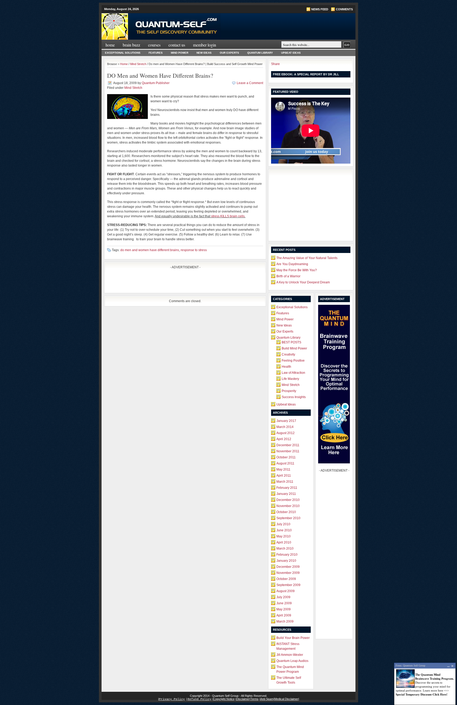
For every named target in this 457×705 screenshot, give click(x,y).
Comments (344, 9)
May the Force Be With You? (296, 270)
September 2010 (288, 518)
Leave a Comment (250, 83)
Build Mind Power (294, 348)
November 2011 (287, 451)
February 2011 (286, 488)
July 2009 (283, 597)
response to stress (194, 250)
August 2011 (285, 463)
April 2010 (283, 542)
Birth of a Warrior (288, 276)
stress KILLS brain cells (228, 216)
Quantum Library (260, 52)
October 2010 (286, 512)
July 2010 (283, 524)
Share (275, 64)
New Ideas (204, 52)
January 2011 (286, 494)
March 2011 (284, 481)
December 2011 (287, 445)
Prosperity (289, 391)
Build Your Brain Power (293, 638)
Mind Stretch (138, 64)
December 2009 (288, 567)
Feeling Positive (293, 360)
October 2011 (286, 457)
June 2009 (284, 603)
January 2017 (286, 421)
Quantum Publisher (156, 83)
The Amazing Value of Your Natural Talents (306, 258)
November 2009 (288, 573)
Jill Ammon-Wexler (289, 655)
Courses (154, 45)
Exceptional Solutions (122, 52)
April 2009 (283, 615)
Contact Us (176, 45)
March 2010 (285, 548)
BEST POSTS (291, 342)
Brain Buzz (131, 45)
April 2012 (283, 439)
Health (286, 366)
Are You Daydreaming (292, 264)
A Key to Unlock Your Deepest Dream (303, 282)
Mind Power (179, 52)
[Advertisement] (169, 282)
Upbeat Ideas (291, 52)
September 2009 (288, 585)
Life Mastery (290, 379)
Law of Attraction (293, 373)
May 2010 (283, 536)
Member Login (204, 45)
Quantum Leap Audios (292, 661)
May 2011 (283, 469)
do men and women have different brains (149, 250)
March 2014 (285, 427)
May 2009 (283, 609)
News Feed (319, 9)
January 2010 (286, 561)
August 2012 (285, 433)
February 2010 (287, 554)
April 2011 (283, 475)
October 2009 (286, 579)
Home (110, 45)
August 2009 (285, 591)
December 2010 (288, 500)
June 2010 (284, 530)
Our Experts (229, 52)
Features (156, 52)
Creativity (288, 354)
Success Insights (294, 397)
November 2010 (288, 506)
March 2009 (285, 621)
